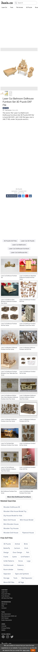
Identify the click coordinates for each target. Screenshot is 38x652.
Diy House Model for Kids (13, 516)
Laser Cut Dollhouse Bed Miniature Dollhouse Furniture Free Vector (9, 301)
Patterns (20, 565)
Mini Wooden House (11, 524)
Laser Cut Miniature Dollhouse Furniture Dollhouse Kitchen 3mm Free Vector (27, 397)
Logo (28, 561)
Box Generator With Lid (8, 616)
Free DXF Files (5, 594)
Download (13, 196)
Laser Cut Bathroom (19, 245)
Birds (26, 544)
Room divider (8, 569)
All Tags (21, 582)
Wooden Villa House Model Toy (15, 511)
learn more (26, 650)
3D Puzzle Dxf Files (10, 241)
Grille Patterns (9, 561)
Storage (6, 578)
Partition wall (8, 565)
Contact (4, 608)
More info (15, 110)
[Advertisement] (19, 29)
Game (14, 557)
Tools (11, 7)
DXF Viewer (5, 618)
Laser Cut (4, 7)
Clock (26, 548)
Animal (17, 544)
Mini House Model (26, 520)
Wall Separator (26, 578)
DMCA (3, 630)
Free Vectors (5, 596)
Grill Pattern (25, 557)
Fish (27, 552)
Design (6, 552)
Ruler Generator (6, 620)
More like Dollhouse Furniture (19, 497)
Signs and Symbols (22, 574)
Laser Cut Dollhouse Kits (19, 252)
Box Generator (6, 614)
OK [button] (33, 650)
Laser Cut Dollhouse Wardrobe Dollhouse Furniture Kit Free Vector (27, 277)
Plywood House (28, 533)
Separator (7, 574)
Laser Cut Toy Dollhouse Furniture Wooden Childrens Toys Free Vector (8, 469)
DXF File (5, 108)
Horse (20, 561)
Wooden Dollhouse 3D (12, 507)
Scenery (20, 569)
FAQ (2, 606)
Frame (6, 557)
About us (4, 604)
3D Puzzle (29, 7)
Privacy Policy (5, 628)
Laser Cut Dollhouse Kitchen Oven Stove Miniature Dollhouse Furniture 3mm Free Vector (9, 397)
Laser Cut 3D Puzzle (27, 241)
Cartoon (17, 548)
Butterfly (7, 548)
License (3, 626)
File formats (19, 7)
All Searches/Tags (6, 598)
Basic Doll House (10, 520)
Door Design (17, 552)
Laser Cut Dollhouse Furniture (19, 248)
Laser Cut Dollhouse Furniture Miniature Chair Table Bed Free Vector (9, 373)
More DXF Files (9, 582)
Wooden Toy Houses (11, 528)
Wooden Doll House (11, 533)
